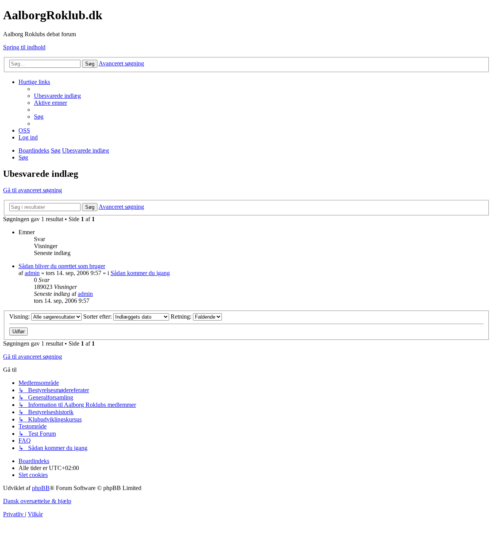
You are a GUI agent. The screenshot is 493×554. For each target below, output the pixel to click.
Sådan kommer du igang (140, 273)
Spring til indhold (24, 47)
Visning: (20, 316)
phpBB (41, 488)
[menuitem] (57, 95)
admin (32, 273)
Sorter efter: (98, 316)
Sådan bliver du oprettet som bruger (61, 266)
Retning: (182, 316)
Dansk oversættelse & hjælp (37, 501)
